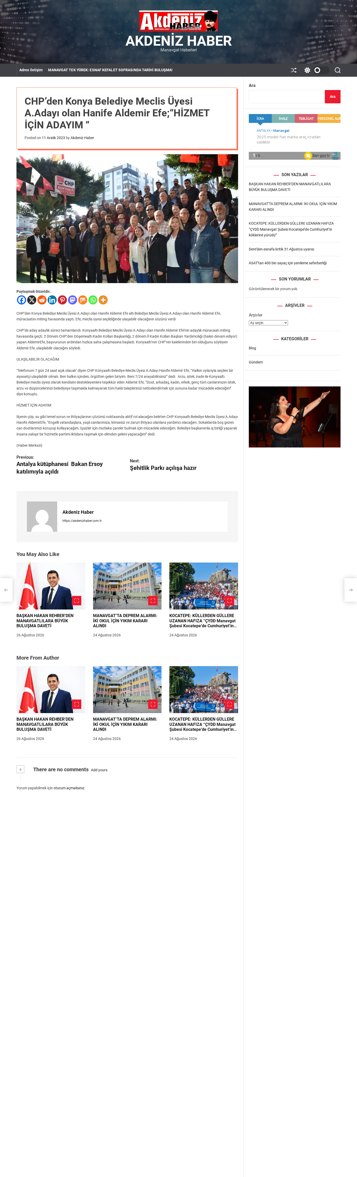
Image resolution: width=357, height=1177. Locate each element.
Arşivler (255, 315)
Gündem (256, 362)
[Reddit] (42, 299)
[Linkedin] (52, 299)
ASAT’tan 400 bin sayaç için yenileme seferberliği (288, 263)
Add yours (99, 770)
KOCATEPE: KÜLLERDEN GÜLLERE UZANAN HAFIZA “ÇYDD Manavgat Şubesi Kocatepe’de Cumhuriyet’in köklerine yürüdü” (202, 623)
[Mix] (82, 299)
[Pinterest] (62, 299)
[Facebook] (21, 299)
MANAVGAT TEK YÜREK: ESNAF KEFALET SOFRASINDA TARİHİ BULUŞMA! (110, 70)
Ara (252, 85)
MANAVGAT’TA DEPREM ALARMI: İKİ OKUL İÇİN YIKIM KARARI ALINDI (125, 620)
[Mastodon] (72, 299)
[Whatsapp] (92, 299)
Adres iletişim (31, 70)
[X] (31, 299)
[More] (103, 299)
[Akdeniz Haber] (42, 516)
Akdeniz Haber (178, 41)
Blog (252, 348)
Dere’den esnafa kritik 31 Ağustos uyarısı (281, 249)
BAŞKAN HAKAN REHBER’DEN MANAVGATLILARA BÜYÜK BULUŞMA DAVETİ (44, 620)
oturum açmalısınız (69, 788)
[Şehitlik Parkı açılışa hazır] (350, 590)
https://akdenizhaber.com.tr (82, 521)
